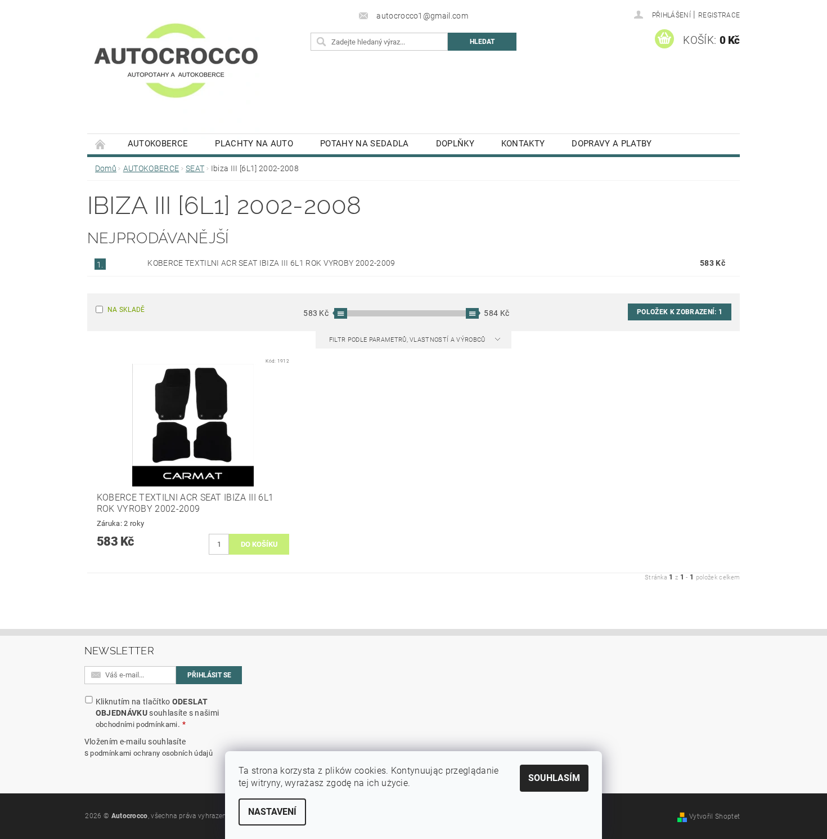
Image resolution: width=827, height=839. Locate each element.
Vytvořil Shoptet (714, 816)
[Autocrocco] (176, 72)
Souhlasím (554, 778)
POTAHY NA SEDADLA (364, 144)
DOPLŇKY (455, 144)
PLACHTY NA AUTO (254, 144)
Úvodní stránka (100, 144)
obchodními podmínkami (137, 724)
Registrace (719, 15)
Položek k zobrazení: (679, 312)
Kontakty (523, 144)
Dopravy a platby (611, 144)
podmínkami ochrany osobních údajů (151, 753)
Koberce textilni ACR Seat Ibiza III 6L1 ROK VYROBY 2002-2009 (271, 262)
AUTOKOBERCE (158, 144)
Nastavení (272, 811)
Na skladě (126, 310)
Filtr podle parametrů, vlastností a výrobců (408, 339)
